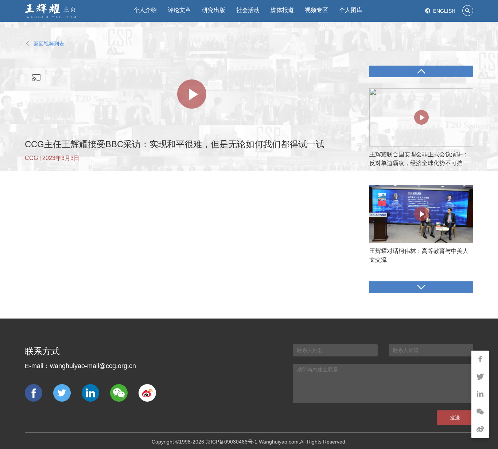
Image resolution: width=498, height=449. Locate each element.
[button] (421, 71)
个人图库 (350, 10)
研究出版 (213, 10)
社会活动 (248, 10)
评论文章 (179, 10)
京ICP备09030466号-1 (231, 442)
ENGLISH (440, 11)
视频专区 (316, 10)
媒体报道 (282, 10)
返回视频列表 (44, 44)
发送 (455, 418)
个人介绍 (145, 10)
